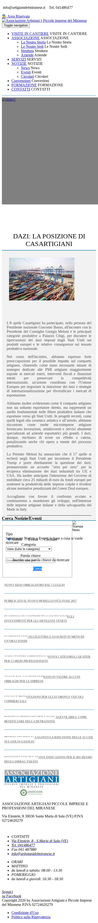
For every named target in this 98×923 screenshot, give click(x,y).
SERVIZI (18, 59)
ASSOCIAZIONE (25, 38)
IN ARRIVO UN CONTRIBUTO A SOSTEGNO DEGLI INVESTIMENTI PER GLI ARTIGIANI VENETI (39, 619)
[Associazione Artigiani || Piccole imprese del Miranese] (44, 21)
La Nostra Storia (33, 42)
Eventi (26, 72)
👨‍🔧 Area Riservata (16, 16)
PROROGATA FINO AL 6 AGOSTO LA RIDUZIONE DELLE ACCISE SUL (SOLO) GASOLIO (48, 739)
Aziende (27, 55)
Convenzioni (21, 81)
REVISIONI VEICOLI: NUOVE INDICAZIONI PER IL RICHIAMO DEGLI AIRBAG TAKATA (48, 759)
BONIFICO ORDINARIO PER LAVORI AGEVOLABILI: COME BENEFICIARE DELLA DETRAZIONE (45, 719)
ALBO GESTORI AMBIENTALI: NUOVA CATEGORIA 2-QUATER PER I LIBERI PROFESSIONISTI (47, 659)
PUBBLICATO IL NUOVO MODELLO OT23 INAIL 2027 (40, 601)
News (25, 68)
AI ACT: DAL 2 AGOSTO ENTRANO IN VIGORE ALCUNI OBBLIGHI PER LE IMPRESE (42, 679)
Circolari (27, 76)
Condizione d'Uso (25, 913)
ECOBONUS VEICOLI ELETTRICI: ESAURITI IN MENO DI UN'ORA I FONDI (44, 639)
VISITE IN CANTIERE (30, 34)
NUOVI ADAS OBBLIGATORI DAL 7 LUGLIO (34, 585)
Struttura (27, 51)
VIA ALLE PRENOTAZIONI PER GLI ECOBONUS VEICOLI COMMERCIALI (43, 699)
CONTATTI (20, 89)
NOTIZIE (19, 64)
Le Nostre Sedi (32, 46)
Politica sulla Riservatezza (30, 917)
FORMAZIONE (24, 85)
